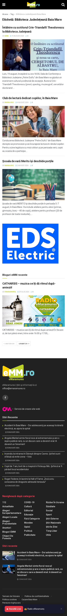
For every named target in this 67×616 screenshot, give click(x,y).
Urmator (23, 344)
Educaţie (28, 514)
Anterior (9, 344)
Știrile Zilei (51, 527)
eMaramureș (10, 292)
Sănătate (50, 506)
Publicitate (29, 535)
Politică (28, 531)
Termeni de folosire (11, 596)
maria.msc (9, 102)
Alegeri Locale (9, 517)
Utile (48, 535)
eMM (6, 36)
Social (49, 510)
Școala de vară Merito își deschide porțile (27, 161)
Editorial (28, 510)
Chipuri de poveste (7, 537)
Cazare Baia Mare (29, 599)
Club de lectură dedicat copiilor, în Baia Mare (29, 98)
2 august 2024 (23, 165)
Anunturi (6, 527)
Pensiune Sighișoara (11, 603)
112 (4, 502)
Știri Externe (52, 518)
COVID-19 (29, 502)
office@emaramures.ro (13, 388)
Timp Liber (51, 531)
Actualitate (8, 506)
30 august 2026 (13, 432)
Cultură (28, 506)
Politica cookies (9, 599)
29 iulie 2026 (24, 292)
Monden (28, 522)
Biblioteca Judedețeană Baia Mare (31, 14)
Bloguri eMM (9, 532)
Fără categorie (32, 518)
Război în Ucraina (55, 502)
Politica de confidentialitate (37, 596)
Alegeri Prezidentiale (9, 522)
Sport (49, 514)
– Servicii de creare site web (26, 409)
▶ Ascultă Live (14, 609)
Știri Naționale (53, 522)
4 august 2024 (23, 102)
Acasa (5, 14)
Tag (12, 14)
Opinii (27, 527)
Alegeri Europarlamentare (11, 511)
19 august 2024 (17, 36)
